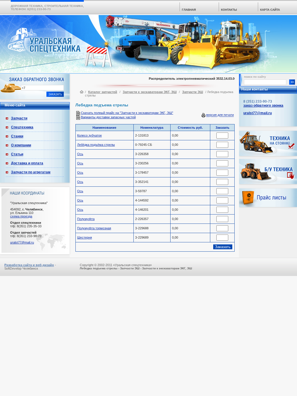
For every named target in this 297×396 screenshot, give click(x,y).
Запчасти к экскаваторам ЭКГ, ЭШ (150, 92)
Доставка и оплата (27, 163)
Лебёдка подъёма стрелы (96, 144)
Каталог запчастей (102, 92)
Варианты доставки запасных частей (108, 117)
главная (189, 9)
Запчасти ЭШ (192, 92)
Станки (17, 136)
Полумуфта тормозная (94, 228)
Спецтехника (22, 127)
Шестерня (84, 237)
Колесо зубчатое (89, 135)
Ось (80, 154)
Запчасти (19, 118)
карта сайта (270, 9)
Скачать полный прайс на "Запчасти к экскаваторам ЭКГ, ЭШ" (127, 113)
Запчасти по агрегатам (30, 172)
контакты (229, 9)
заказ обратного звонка (263, 105)
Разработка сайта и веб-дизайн (29, 265)
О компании (21, 145)
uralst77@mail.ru (22, 242)
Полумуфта (86, 219)
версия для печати (220, 115)
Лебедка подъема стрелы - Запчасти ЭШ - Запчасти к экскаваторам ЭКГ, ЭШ (136, 268)
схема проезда (21, 216)
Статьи (17, 154)
